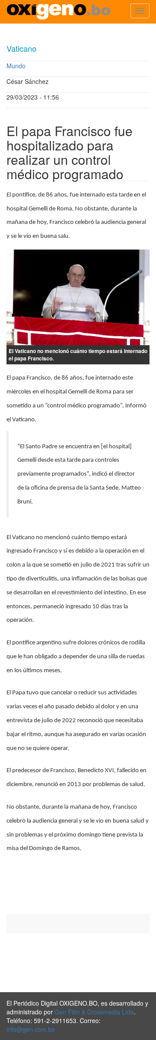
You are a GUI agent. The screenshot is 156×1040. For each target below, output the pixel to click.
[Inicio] (58, 11)
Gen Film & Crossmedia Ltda (94, 1011)
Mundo (16, 65)
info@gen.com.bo (30, 1029)
